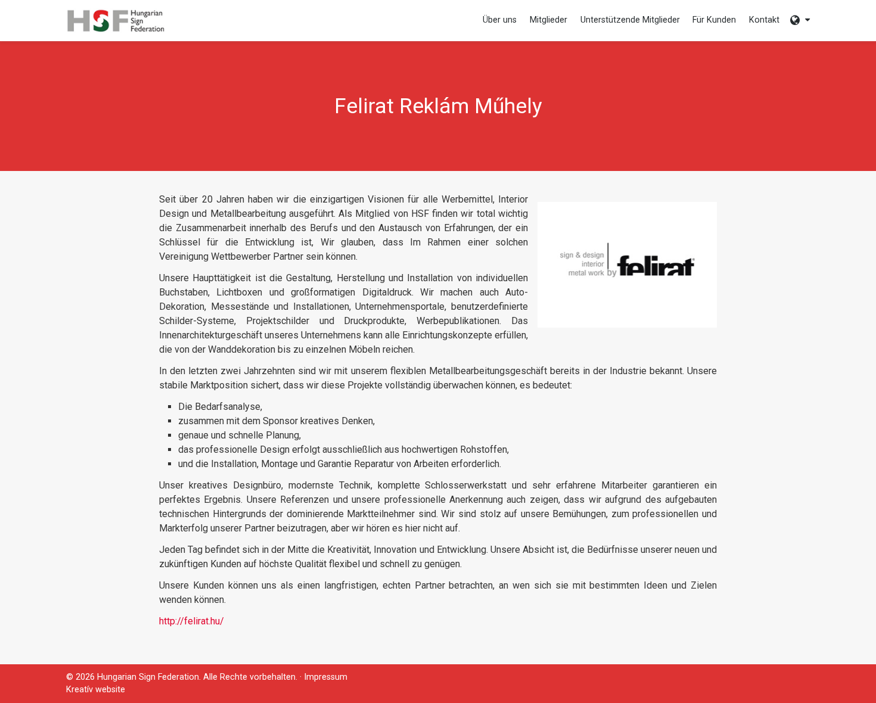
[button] (800, 20)
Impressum (325, 677)
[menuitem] (115, 20)
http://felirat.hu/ (191, 621)
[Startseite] (115, 20)
